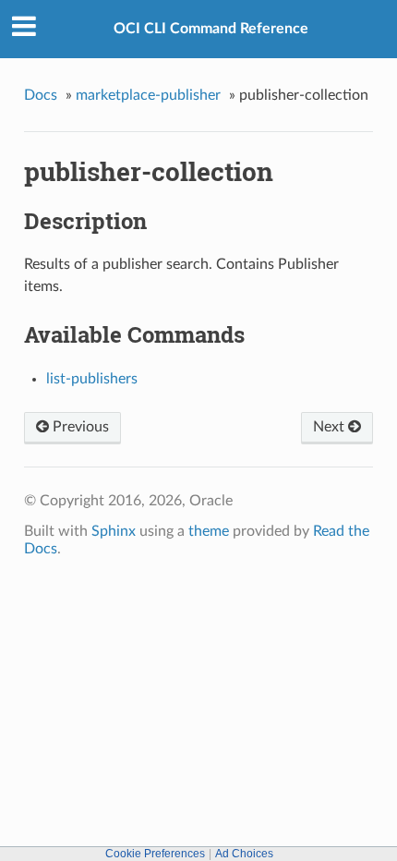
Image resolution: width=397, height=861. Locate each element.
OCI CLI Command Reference (211, 28)
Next (330, 426)
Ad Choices (244, 853)
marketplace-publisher (148, 95)
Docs (40, 95)
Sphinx (113, 531)
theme (208, 531)
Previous (79, 426)
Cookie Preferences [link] (155, 853)
